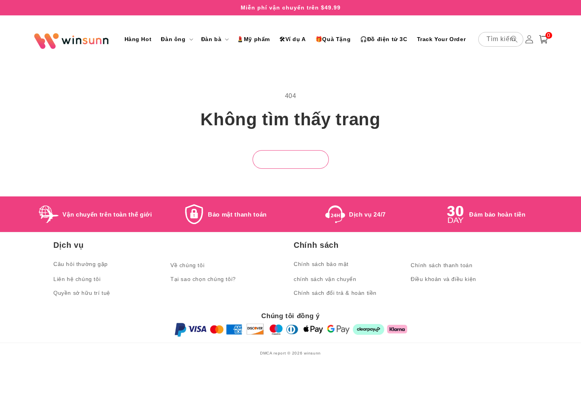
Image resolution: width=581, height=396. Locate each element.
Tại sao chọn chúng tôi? (203, 279)
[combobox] (501, 39)
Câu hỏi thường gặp (80, 264)
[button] (176, 39)
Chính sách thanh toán (442, 265)
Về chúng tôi (187, 265)
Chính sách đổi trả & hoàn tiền (335, 293)
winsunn (312, 353)
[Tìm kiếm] (514, 39)
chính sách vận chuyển (325, 279)
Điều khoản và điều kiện (443, 279)
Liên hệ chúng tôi (76, 279)
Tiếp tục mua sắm (290, 159)
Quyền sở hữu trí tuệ (81, 293)
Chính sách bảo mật (321, 264)
